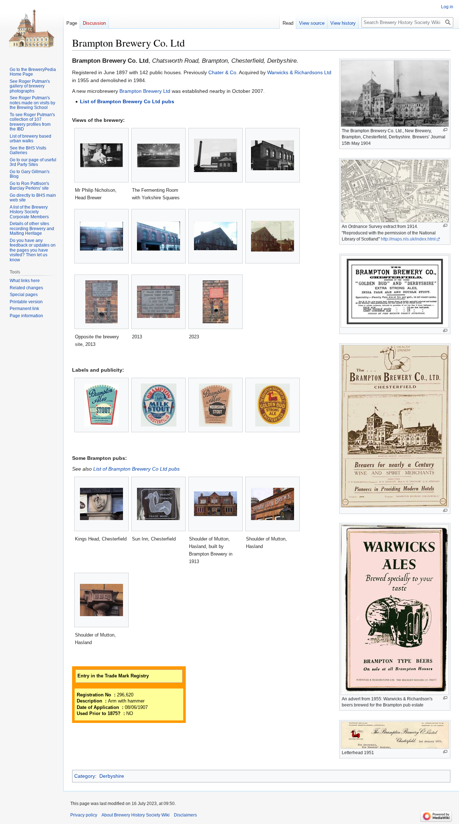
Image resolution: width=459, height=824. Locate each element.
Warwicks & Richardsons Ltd (299, 72)
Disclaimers (185, 815)
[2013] (158, 302)
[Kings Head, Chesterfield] (101, 504)
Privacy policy (83, 815)
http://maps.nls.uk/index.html (408, 239)
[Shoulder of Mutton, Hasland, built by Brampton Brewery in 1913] (215, 503)
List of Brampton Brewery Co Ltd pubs (127, 101)
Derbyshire (111, 776)
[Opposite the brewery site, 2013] (101, 301)
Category (84, 776)
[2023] (215, 301)
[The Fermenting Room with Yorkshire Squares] (158, 155)
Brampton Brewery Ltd (144, 91)
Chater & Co (222, 72)
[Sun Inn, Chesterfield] (158, 504)
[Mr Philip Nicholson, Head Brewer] (101, 155)
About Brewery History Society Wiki (135, 815)
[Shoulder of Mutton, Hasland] (272, 504)
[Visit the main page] (31, 28)
